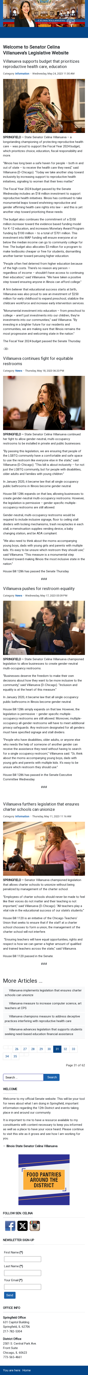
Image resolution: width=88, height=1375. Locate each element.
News (18, 370)
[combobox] (23, 1077)
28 (33, 1049)
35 (15, 1056)
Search (52, 1077)
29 (41, 1049)
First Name (13, 1252)
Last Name (13, 1266)
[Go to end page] (26, 1054)
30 (49, 1049)
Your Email (13, 1280)
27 (25, 1049)
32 (65, 1049)
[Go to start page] (5, 1047)
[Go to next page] (21, 1054)
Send (9, 1295)
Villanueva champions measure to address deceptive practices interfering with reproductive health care (42, 1019)
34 (7, 1056)
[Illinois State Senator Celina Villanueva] (44, 13)
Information (22, 73)
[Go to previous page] (10, 1047)
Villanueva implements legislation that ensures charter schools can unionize (43, 993)
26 (16, 1049)
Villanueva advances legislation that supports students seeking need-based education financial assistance (43, 1032)
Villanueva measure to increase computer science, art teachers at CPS (43, 1006)
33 (73, 1049)
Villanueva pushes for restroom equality (38, 588)
